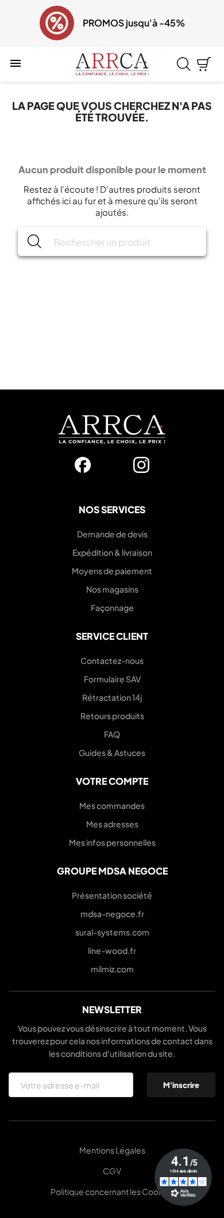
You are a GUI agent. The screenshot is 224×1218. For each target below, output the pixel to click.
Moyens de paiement (112, 571)
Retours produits (112, 716)
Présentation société (112, 895)
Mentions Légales (112, 1150)
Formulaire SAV (112, 679)
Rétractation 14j (112, 697)
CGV (112, 1171)
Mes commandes (112, 805)
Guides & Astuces (112, 752)
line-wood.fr (112, 950)
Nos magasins (112, 589)
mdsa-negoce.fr (112, 913)
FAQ (112, 734)
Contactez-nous (112, 660)
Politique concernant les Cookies (112, 1191)
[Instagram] (141, 465)
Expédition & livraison (112, 552)
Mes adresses (112, 824)
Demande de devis (112, 534)
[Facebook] (83, 465)
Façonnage (112, 607)
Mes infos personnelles (112, 842)
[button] (16, 23)
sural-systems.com (112, 932)
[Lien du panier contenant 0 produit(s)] (203, 64)
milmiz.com (112, 969)
